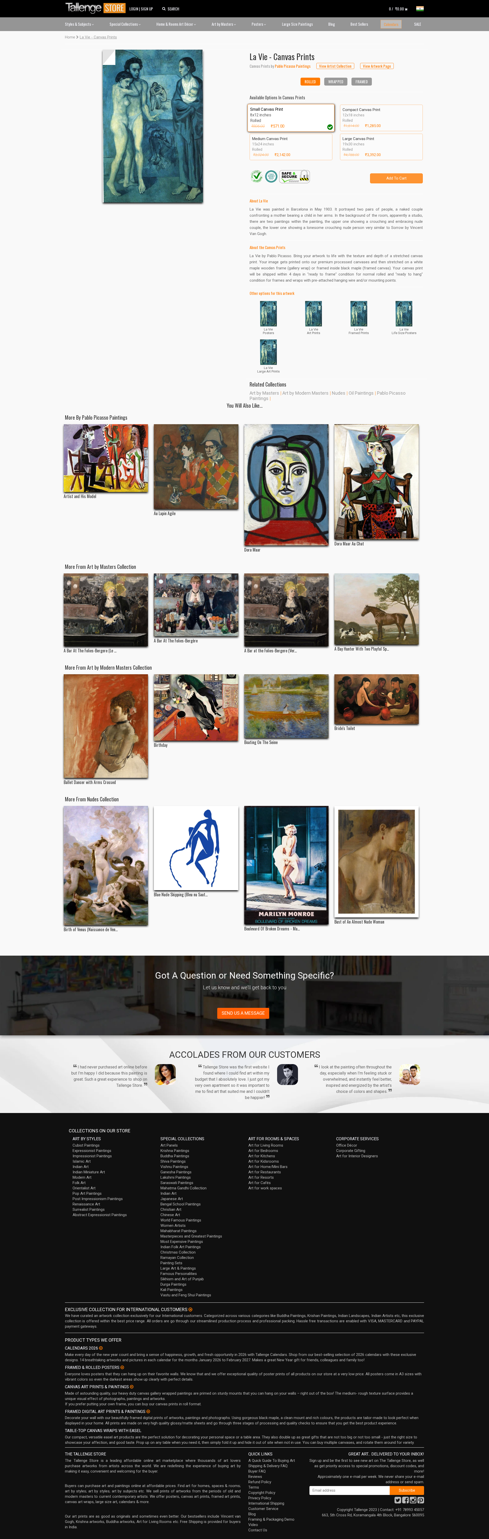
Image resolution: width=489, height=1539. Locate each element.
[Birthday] (196, 707)
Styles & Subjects (78, 24)
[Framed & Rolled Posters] (122, 1367)
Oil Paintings (361, 393)
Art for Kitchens (261, 1156)
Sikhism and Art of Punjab (182, 1279)
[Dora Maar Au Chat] (376, 481)
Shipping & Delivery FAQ (268, 1466)
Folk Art (79, 1182)
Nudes (338, 393)
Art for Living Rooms (265, 1145)
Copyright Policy (261, 1492)
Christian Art (170, 1209)
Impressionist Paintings (92, 1156)
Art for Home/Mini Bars (268, 1166)
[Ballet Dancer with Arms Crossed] (106, 726)
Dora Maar (252, 549)
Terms (253, 1487)
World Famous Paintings (180, 1220)
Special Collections (124, 24)
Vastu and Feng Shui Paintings (185, 1295)
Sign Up (147, 8)
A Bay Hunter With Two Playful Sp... (361, 649)
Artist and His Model (80, 496)
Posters (258, 24)
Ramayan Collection (177, 1257)
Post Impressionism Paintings (98, 1199)
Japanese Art (171, 1199)
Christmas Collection (178, 1252)
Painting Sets (171, 1263)
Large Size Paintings (297, 24)
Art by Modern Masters (305, 393)
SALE (417, 24)
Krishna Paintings (174, 1150)
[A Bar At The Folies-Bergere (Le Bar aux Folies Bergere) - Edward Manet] (106, 609)
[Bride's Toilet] (376, 699)
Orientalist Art (84, 1188)
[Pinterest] (420, 1501)
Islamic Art (82, 1161)
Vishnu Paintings (174, 1166)
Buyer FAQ (257, 1471)
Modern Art (82, 1177)
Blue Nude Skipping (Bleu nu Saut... (181, 894)
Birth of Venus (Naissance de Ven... (91, 929)
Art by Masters (223, 24)
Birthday (160, 745)
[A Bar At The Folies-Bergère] (196, 604)
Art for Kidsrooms (263, 1161)
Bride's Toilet (344, 728)
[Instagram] (413, 1501)
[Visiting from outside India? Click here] (190, 1309)
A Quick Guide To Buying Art (271, 1460)
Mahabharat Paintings (178, 1231)
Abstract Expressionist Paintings (100, 1215)
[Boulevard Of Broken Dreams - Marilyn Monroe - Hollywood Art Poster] (286, 865)
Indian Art (81, 1166)
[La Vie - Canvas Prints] (153, 126)
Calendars (391, 24)
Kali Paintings (171, 1289)
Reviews (255, 1476)
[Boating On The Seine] (286, 706)
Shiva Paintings (173, 1161)
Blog (331, 24)
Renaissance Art (86, 1204)
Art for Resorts (261, 1177)
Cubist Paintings (86, 1145)
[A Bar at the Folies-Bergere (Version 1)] (286, 609)
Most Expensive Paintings (181, 1241)
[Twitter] (398, 1501)
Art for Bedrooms (263, 1150)
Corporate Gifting (350, 1150)
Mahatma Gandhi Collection (183, 1188)
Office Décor (346, 1145)
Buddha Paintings (174, 1156)
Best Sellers (359, 24)
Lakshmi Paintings (175, 1177)
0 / (396, 8)
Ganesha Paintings (176, 1172)
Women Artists (173, 1225)
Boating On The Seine (261, 742)
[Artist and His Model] (106, 458)
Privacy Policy (259, 1498)
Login (133, 8)
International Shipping (266, 1503)
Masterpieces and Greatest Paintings (191, 1236)
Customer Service (263, 1508)
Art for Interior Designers (357, 1156)
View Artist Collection (335, 66)
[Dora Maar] (286, 484)
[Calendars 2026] (101, 1348)
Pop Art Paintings (87, 1193)
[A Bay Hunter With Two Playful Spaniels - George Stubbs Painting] (376, 608)
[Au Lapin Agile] (196, 466)
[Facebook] (405, 1501)
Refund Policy (259, 1482)
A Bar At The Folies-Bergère (176, 640)
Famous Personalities (178, 1273)
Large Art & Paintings (178, 1268)
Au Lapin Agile (164, 513)
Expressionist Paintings (92, 1150)
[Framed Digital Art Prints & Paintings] (148, 1411)
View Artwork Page (377, 66)
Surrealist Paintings (89, 1209)
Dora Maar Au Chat (349, 543)
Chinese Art (170, 1215)
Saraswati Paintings (176, 1182)
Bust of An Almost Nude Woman (359, 921)
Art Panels (169, 1145)
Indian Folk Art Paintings (180, 1247)
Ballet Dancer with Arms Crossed (90, 782)
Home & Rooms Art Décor (175, 24)
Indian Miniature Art (89, 1172)
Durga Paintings (173, 1284)
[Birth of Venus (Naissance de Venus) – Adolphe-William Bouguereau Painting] (106, 865)
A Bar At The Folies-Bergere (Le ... (90, 650)
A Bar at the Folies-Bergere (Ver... (270, 650)
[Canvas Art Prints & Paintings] (131, 1387)
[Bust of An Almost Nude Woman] (376, 861)
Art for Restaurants (264, 1172)
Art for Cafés (259, 1182)
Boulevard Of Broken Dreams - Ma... (272, 928)
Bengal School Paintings (180, 1204)
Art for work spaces (265, 1188)
